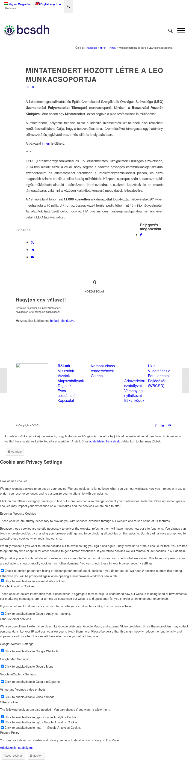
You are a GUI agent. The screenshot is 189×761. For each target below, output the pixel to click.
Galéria (97, 375)
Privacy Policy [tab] (9, 732)
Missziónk (66, 370)
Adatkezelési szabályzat (16, 747)
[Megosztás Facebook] (141, 234)
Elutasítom (36, 755)
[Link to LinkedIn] (162, 425)
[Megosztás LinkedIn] (32, 249)
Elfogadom (15, 451)
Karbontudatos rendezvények (103, 368)
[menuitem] (168, 30)
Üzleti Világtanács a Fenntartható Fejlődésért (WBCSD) (159, 375)
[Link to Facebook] (155, 425)
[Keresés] (168, 30)
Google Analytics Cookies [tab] (17, 586)
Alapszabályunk (71, 380)
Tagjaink (64, 385)
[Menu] (179, 30)
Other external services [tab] (15, 619)
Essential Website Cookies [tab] (18, 513)
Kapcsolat (66, 400)
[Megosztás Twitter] (32, 241)
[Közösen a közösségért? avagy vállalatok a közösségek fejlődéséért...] (3, 380)
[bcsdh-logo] (26, 30)
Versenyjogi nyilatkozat (134, 393)
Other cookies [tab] (9, 702)
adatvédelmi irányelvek (104, 441)
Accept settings (13, 755)
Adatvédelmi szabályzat (134, 383)
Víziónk (64, 375)
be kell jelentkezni (62, 320)
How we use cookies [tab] (13, 481)
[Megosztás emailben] (32, 256)
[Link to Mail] (169, 425)
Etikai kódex (134, 400)
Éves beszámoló (67, 393)
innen (46, 143)
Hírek (30, 87)
